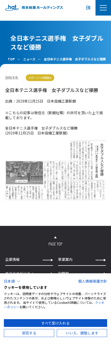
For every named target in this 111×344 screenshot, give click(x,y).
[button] (12, 281)
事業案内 (65, 259)
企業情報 (12, 259)
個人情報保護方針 (92, 281)
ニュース (29, 59)
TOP (11, 59)
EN (88, 7)
